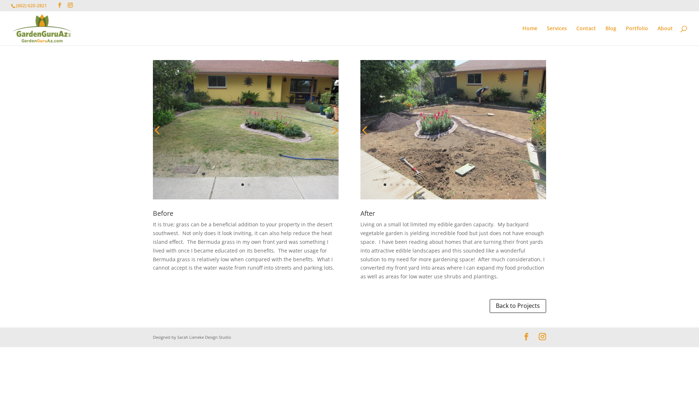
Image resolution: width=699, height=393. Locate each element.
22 (515, 184)
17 (484, 184)
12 (453, 184)
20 (502, 184)
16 (478, 184)
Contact (586, 29)
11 (447, 184)
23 (521, 184)
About (665, 29)
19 (496, 184)
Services (557, 29)
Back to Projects (518, 306)
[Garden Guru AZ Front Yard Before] (246, 199)
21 (509, 184)
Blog (610, 29)
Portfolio (637, 29)
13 (459, 184)
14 (465, 184)
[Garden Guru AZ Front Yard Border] (453, 199)
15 (471, 184)
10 (440, 184)
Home (529, 29)
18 (490, 184)
